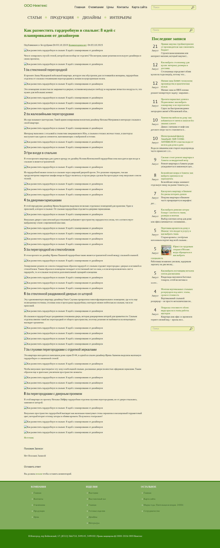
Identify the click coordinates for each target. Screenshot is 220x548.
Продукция (62, 17)
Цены (110, 7)
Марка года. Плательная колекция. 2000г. (164, 504)
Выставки (93, 492)
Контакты (123, 7)
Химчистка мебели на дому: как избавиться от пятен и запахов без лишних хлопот (177, 120)
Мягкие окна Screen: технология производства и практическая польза (176, 83)
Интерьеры (120, 17)
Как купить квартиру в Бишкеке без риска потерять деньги (176, 192)
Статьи (35, 17)
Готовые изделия (97, 510)
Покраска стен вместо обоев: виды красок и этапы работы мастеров (175, 310)
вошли (39, 473)
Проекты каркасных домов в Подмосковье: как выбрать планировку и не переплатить (175, 102)
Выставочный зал (97, 498)
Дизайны (91, 17)
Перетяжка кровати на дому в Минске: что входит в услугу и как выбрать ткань (176, 231)
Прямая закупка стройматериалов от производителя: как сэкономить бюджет (177, 46)
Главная (80, 7)
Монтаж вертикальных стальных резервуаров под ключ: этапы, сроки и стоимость (177, 292)
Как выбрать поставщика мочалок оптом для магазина (177, 272)
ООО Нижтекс (35, 5)
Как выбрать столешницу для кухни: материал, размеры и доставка (175, 65)
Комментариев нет (78, 45)
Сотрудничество (152, 510)
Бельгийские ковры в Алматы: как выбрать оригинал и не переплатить (177, 175)
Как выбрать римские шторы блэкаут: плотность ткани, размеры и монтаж (175, 212)
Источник (29, 437)
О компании (95, 7)
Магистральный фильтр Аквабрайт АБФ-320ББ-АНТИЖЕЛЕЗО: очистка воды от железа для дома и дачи (177, 140)
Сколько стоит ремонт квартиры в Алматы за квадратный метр (177, 159)
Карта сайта (139, 7)
